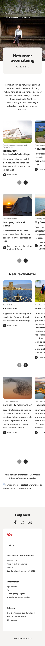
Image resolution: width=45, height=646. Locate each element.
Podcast (10, 567)
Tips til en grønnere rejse (18, 597)
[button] (17, 160)
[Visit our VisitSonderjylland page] (15, 522)
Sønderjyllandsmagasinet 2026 (21, 571)
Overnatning (13, 13)
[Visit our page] (22, 522)
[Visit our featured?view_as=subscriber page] (30, 522)
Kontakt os (12, 560)
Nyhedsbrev (12, 586)
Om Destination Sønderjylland (21, 613)
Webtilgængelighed (16, 594)
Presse (10, 590)
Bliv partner (12, 620)
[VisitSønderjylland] (14, 534)
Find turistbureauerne (17, 564)
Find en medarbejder (16, 616)
